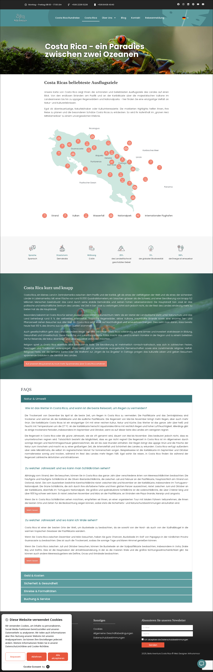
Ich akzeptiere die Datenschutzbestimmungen (166, 639)
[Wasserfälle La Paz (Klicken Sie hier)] (112, 152)
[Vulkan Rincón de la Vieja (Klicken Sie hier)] (78, 141)
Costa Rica (91, 17)
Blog (123, 17)
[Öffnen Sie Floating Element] (201, 663)
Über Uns (107, 17)
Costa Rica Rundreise (67, 17)
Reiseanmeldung (154, 17)
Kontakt (135, 17)
